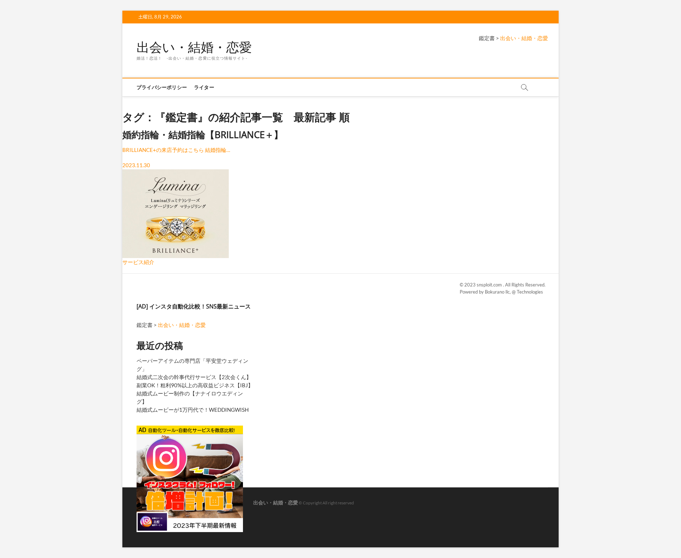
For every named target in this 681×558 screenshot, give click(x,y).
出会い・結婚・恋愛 (194, 47)
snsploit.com (490, 285)
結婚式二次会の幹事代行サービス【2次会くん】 (194, 377)
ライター (204, 87)
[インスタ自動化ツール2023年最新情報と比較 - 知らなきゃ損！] (190, 428)
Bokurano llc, (498, 292)
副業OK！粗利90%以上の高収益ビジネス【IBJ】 (195, 385)
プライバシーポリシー (162, 87)
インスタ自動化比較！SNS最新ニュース (200, 306)
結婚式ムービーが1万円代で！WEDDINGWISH (193, 409)
